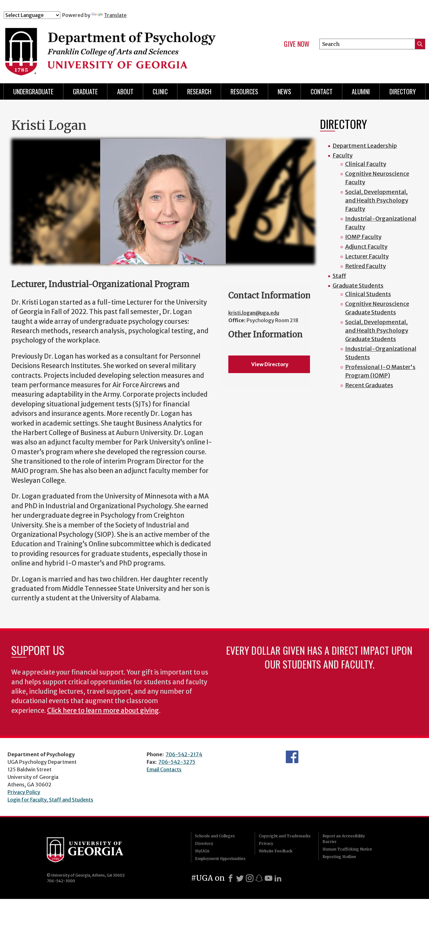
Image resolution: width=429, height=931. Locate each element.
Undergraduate (33, 91)
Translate (115, 15)
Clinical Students (368, 294)
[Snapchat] (259, 878)
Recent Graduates (369, 385)
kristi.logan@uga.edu (253, 313)
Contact (322, 91)
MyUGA (202, 851)
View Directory (269, 364)
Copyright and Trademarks (285, 836)
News (284, 91)
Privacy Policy (24, 792)
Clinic (160, 91)
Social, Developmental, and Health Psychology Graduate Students (376, 330)
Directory (204, 843)
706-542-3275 (176, 762)
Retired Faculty (365, 266)
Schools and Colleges (215, 836)
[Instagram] (249, 878)
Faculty (343, 155)
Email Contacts (164, 769)
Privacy (266, 843)
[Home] (120, 46)
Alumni (361, 91)
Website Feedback (275, 851)
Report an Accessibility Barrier (344, 839)
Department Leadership (365, 145)
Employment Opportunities (220, 858)
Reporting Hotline (339, 856)
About (125, 91)
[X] (240, 878)
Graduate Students (358, 285)
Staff (339, 275)
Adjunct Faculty (366, 246)
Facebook (292, 757)
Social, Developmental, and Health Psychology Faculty (376, 200)
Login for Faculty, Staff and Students (50, 799)
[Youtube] (268, 878)
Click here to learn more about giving (103, 711)
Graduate (85, 91)
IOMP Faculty (363, 236)
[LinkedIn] (278, 878)
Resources (244, 91)
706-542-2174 (184, 754)
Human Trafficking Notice (347, 849)
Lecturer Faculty (367, 256)
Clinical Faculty (365, 164)
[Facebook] (230, 878)
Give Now (296, 44)
